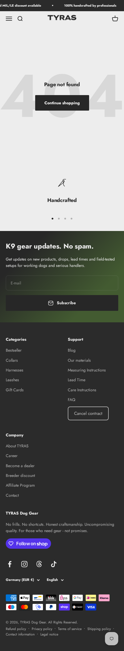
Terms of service (70, 628)
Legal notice (49, 634)
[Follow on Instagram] (24, 564)
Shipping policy (99, 628)
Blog (72, 350)
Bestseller (14, 350)
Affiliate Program (20, 485)
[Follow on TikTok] (54, 564)
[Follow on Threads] (39, 564)
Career (12, 456)
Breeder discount (20, 475)
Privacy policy (42, 628)
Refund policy (16, 628)
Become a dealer (20, 466)
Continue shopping (62, 103)
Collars (12, 360)
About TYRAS (17, 446)
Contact (12, 495)
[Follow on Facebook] (10, 564)
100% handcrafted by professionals (89, 5)
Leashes (12, 380)
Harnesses (14, 370)
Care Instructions (82, 390)
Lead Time (76, 380)
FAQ (71, 399)
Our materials (79, 360)
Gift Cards (15, 390)
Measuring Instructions (87, 370)
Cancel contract (88, 413)
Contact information (20, 634)
